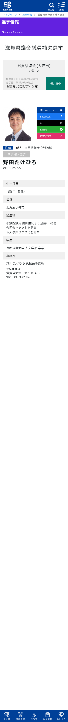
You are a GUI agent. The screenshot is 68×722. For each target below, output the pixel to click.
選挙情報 (47, 719)
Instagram (45, 136)
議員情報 (20, 719)
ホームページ (47, 110)
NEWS (34, 719)
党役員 (6, 719)
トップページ (10, 14)
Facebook (45, 116)
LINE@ (43, 129)
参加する (61, 719)
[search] (51, 6)
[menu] (61, 6)
